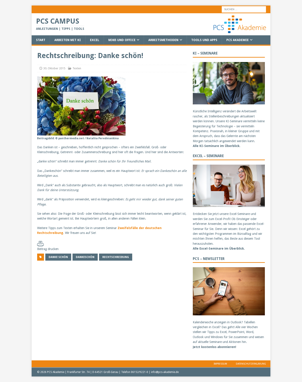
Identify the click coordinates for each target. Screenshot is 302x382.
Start (40, 40)
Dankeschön (85, 257)
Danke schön (58, 257)
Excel (94, 40)
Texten (77, 68)
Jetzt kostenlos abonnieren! (214, 347)
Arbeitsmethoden (163, 40)
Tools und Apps (204, 40)
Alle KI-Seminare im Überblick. (216, 146)
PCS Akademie (237, 40)
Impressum (220, 363)
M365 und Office (122, 40)
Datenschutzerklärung (251, 363)
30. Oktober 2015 (54, 68)
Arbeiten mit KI (67, 40)
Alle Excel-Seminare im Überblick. (219, 248)
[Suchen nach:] (244, 9)
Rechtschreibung (115, 257)
